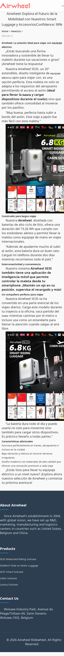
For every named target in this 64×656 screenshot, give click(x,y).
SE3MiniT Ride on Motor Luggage (19, 565)
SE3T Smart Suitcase (11, 571)
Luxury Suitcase (9, 584)
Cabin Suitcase (8, 578)
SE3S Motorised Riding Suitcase (18, 559)
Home (5, 31)
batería (27, 94)
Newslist (16, 31)
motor (5, 315)
